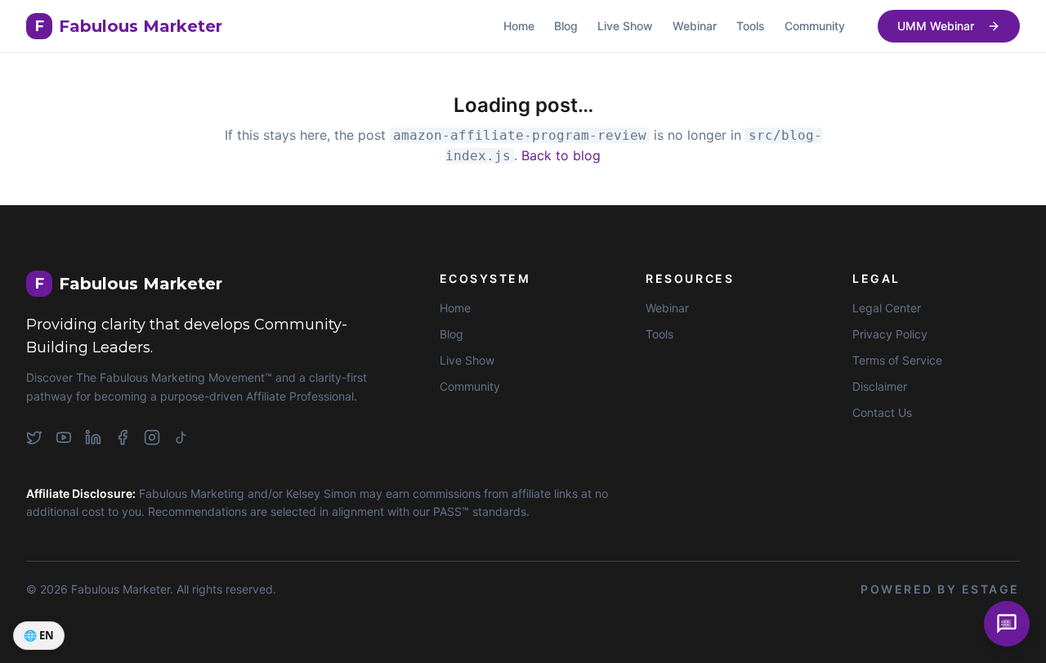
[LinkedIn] (93, 437)
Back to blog (561, 155)
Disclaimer (879, 386)
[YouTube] (64, 437)
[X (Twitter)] (34, 437)
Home (518, 26)
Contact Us (882, 412)
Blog (566, 26)
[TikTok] (181, 437)
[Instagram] (152, 437)
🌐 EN (39, 635)
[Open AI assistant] (1007, 624)
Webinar (695, 26)
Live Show (625, 26)
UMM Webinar (935, 26)
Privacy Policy (890, 334)
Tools (750, 26)
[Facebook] (122, 437)
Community (814, 26)
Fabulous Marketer (128, 26)
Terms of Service (897, 360)
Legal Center (886, 308)
